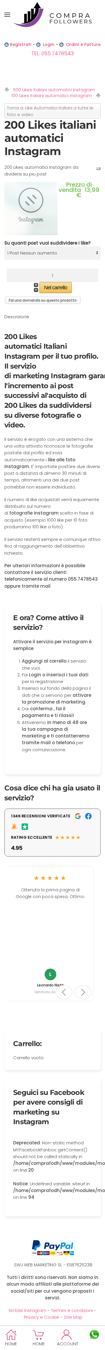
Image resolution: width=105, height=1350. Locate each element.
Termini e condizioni (72, 1310)
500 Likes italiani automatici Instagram (54, 90)
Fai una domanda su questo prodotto (43, 300)
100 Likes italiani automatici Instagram (51, 96)
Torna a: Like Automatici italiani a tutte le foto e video (50, 111)
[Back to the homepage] (52, 14)
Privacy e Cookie (41, 1317)
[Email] (98, 168)
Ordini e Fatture (83, 44)
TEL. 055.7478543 (52, 53)
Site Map (73, 1317)
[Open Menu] (7, 14)
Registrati (21, 44)
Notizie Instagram (27, 1310)
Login (49, 44)
